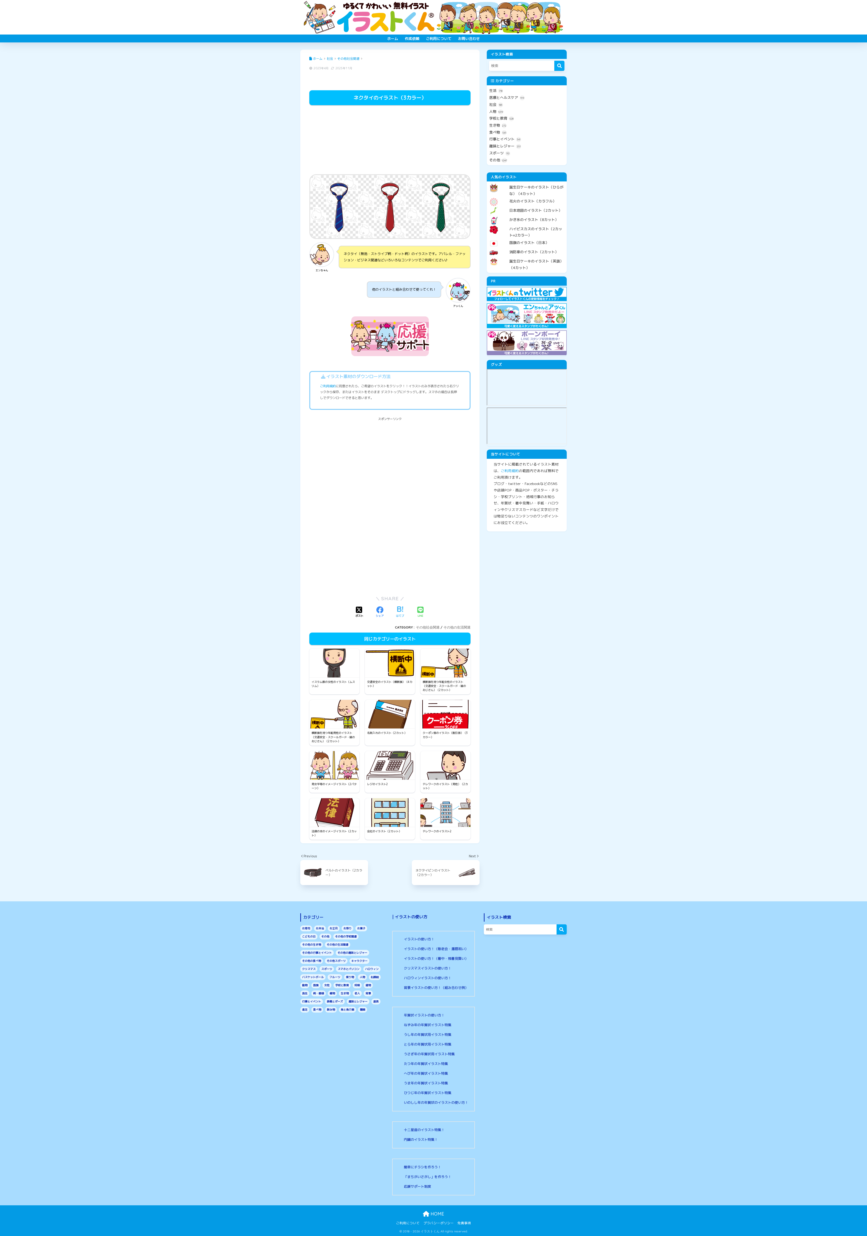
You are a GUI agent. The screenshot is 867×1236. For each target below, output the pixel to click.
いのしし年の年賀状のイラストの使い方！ (436, 1102)
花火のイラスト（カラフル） (532, 201)
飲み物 (331, 1009)
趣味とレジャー (505, 146)
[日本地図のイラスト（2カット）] (526, 206)
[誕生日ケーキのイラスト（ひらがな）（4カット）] (526, 183)
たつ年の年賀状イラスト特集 (426, 1063)
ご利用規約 (328, 386)
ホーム (392, 38)
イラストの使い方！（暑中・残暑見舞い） (436, 958)
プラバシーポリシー (438, 1223)
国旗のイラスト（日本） (529, 242)
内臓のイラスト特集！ (421, 1139)
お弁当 (320, 928)
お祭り (347, 928)
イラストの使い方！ (419, 939)
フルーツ (334, 977)
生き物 (497, 125)
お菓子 (361, 928)
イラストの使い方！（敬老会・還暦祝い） (436, 948)
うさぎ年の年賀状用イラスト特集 (429, 1054)
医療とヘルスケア (506, 97)
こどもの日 (309, 936)
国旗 (316, 985)
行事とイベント (504, 139)
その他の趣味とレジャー (352, 953)
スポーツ (499, 153)
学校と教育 (501, 118)
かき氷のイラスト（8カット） (534, 219)
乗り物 (350, 977)
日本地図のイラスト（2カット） (535, 210)
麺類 (362, 1009)
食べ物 (497, 132)
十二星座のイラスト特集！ (424, 1129)
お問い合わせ (469, 38)
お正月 (334, 928)
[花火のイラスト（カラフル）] (526, 197)
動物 (305, 985)
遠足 (305, 1009)
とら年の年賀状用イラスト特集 (427, 1044)
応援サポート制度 (417, 1186)
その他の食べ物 (311, 961)
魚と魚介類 (347, 1009)
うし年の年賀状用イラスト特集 (427, 1034)
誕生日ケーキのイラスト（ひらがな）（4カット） (536, 190)
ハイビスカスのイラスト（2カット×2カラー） (535, 232)
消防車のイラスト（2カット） (534, 251)
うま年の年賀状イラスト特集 (426, 1083)
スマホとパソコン (348, 969)
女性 (327, 985)
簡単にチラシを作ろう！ (422, 1167)
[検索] (559, 66)
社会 (495, 104)
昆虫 (305, 993)
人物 (496, 111)
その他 (498, 160)
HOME (436, 1214)
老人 (357, 993)
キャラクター (359, 961)
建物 (368, 985)
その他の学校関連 (346, 936)
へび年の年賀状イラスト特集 (426, 1073)
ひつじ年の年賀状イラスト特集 (427, 1092)
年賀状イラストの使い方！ (424, 1015)
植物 (332, 993)
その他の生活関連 (457, 627)
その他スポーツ (336, 961)
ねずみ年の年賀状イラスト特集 (427, 1025)
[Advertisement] (390, 140)
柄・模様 (318, 993)
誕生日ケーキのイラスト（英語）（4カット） (536, 264)
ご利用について (438, 38)
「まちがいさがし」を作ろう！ (427, 1176)
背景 (368, 993)
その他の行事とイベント (317, 953)
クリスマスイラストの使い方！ (427, 968)
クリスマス (309, 969)
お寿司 (306, 928)
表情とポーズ (335, 1001)
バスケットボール (313, 977)
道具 (376, 1001)
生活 (495, 90)
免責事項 (464, 1223)
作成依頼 (412, 38)
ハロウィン (372, 969)
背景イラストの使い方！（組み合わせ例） (436, 987)
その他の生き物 (311, 944)
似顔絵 (375, 977)
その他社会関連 (428, 627)
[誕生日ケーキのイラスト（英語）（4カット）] (526, 257)
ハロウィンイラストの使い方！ (427, 978)
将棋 (357, 985)
